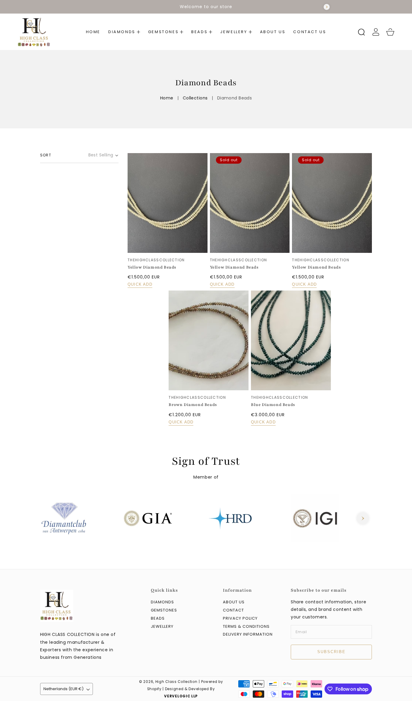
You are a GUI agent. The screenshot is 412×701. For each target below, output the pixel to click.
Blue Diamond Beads (273, 404)
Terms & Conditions (246, 626)
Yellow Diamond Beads (152, 267)
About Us (234, 602)
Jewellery (162, 626)
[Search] (361, 32)
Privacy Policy (240, 618)
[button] (124, 31)
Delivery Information (248, 634)
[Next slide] (327, 7)
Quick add (140, 284)
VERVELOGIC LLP (181, 696)
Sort (45, 155)
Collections (195, 98)
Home (166, 98)
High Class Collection (176, 681)
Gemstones (164, 610)
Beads (158, 618)
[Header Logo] (41, 32)
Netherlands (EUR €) (63, 689)
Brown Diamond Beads (193, 404)
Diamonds (162, 602)
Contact (233, 610)
